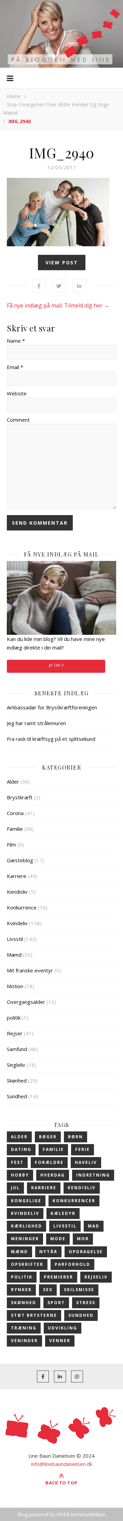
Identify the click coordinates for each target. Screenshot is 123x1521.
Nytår (48, 1252)
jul (15, 1188)
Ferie (82, 1149)
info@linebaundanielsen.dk (61, 1463)
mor (83, 1239)
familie (53, 1149)
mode (58, 1239)
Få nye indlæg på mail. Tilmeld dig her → (58, 305)
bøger (48, 1137)
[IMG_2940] (61, 212)
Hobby (20, 1175)
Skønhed (17, 1080)
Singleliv (16, 1064)
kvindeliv (25, 1213)
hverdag (52, 1175)
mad (93, 1226)
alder (19, 1137)
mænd (19, 1252)
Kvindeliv (17, 923)
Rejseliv (96, 1277)
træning (24, 1328)
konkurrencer (74, 1201)
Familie (15, 828)
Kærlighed (26, 1226)
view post (61, 262)
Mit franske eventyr (30, 970)
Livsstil (15, 938)
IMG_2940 (61, 152)
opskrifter (27, 1264)
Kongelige (26, 1201)
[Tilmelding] (61, 598)
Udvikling (62, 1328)
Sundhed (17, 1096)
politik (13, 1017)
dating (21, 1149)
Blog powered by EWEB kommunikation (61, 1514)
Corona (15, 813)
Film (11, 844)
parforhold (72, 1264)
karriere (43, 1188)
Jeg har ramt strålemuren (36, 723)
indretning (93, 1175)
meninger (25, 1239)
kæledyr (63, 1213)
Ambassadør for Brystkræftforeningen (52, 707)
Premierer (58, 1277)
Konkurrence (22, 907)
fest (17, 1162)
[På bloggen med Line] (61, 34)
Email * (15, 367)
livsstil (65, 1226)
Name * (16, 340)
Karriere (16, 876)
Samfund (17, 1049)
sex (48, 1290)
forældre (49, 1162)
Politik (21, 1277)
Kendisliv (17, 891)
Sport (56, 1303)
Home (13, 96)
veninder (24, 1340)
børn (75, 1137)
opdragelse (86, 1252)
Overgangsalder (26, 1001)
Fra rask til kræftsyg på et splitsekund (51, 738)
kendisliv (82, 1188)
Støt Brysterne (34, 1315)
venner (59, 1340)
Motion (15, 986)
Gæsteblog (20, 860)
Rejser (15, 1033)
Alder (13, 781)
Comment (18, 419)
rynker (21, 1290)
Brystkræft (19, 797)
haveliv (86, 1162)
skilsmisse (79, 1290)
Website (17, 393)
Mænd (14, 954)
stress (85, 1303)
